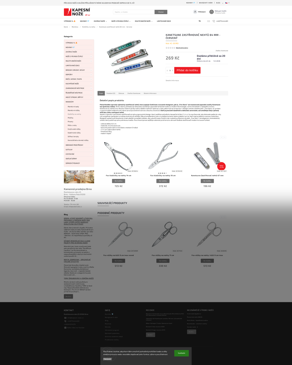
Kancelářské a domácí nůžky (78, 140)
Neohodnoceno (182, 48)
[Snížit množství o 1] (167, 71)
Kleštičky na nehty (74, 114)
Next (225, 137)
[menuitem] (71, 21)
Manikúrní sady (73, 107)
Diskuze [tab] (121, 93)
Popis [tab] (101, 93)
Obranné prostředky (74, 145)
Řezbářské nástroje (74, 93)
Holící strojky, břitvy (74, 97)
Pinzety (70, 121)
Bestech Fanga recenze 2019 (155, 330)
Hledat (161, 12)
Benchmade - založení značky (197, 323)
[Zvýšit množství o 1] (173, 71)
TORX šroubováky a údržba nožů (79, 278)
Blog (218, 3)
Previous (222, 137)
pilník (103, 129)
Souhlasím (181, 353)
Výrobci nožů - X (192, 327)
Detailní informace (172, 80)
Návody (108, 327)
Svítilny (69, 150)
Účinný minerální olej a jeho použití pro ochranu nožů (77, 242)
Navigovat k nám (205, 3)
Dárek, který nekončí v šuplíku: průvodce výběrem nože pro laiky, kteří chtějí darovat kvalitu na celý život (78, 221)
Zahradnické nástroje (75, 88)
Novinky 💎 (190, 3)
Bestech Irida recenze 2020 (155, 326)
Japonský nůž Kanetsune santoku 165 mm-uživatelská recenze (164, 319)
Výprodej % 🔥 (71, 43)
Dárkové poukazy (73, 163)
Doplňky (69, 74)
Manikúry (70, 102)
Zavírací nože (71, 52)
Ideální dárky (71, 159)
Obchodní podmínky (112, 333)
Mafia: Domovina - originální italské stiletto (77, 261)
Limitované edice (73, 65)
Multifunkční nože (73, 61)
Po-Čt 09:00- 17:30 (71, 199)
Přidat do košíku (187, 70)
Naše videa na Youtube (75, 327)
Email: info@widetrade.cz (73, 206)
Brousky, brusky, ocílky (75, 70)
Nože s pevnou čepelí (74, 56)
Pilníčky (70, 118)
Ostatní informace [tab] (150, 93)
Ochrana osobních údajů (114, 336)
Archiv (68, 296)
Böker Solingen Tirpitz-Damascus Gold (159, 323)
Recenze (108, 324)
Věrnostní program (112, 330)
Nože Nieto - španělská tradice (197, 320)
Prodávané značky (112, 340)
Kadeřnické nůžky (74, 133)
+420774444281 (73, 321)
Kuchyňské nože (72, 84)
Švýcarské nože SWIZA (194, 317)
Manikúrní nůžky (74, 110)
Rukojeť (186, 114)
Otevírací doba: (69, 197)
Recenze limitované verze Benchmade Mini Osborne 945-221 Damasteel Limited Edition (165, 314)
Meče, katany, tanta (74, 79)
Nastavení (107, 359)
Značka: (222, 50)
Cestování (70, 154)
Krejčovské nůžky (74, 129)
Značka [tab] (134, 93)
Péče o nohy (72, 125)
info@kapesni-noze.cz (75, 318)
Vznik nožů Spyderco (194, 313)
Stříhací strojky (73, 136)
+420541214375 (70, 324)
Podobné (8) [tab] (111, 93)
